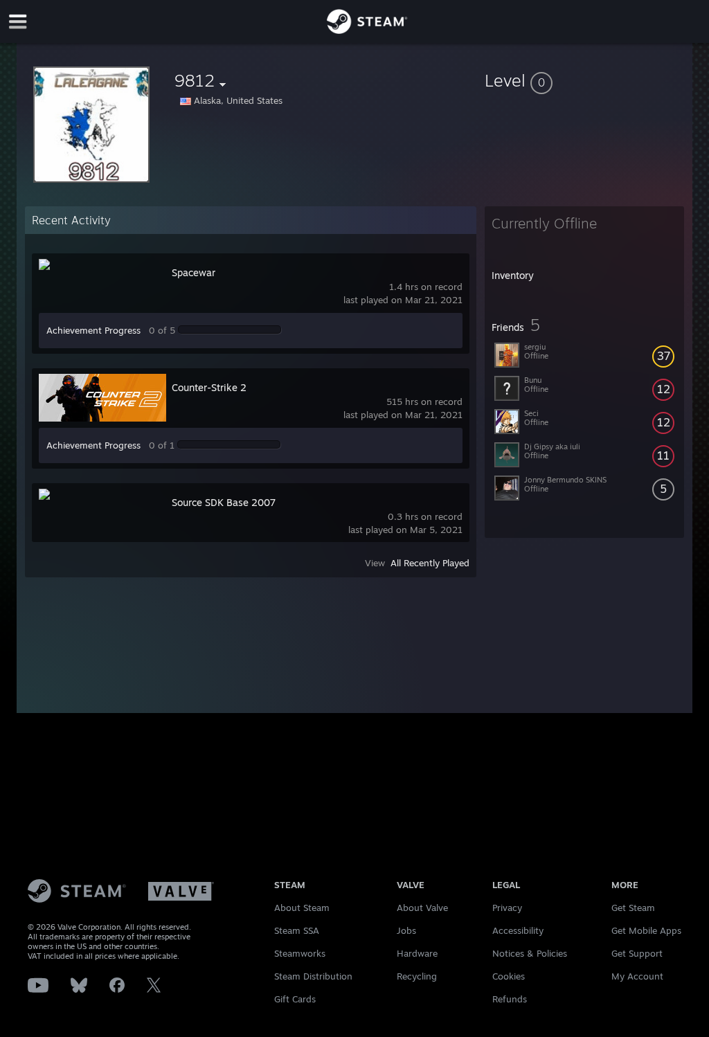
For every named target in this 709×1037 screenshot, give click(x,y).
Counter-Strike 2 (209, 387)
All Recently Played (430, 562)
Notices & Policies (529, 953)
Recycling (417, 976)
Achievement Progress (93, 330)
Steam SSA (296, 930)
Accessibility (518, 930)
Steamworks (299, 953)
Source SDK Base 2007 (224, 502)
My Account (637, 976)
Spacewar (193, 272)
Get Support (637, 953)
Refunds (509, 998)
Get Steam (633, 907)
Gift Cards (295, 998)
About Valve (422, 907)
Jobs (406, 930)
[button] (584, 80)
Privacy (507, 907)
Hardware (417, 953)
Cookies (508, 976)
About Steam (302, 907)
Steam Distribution (313, 976)
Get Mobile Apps (646, 930)
